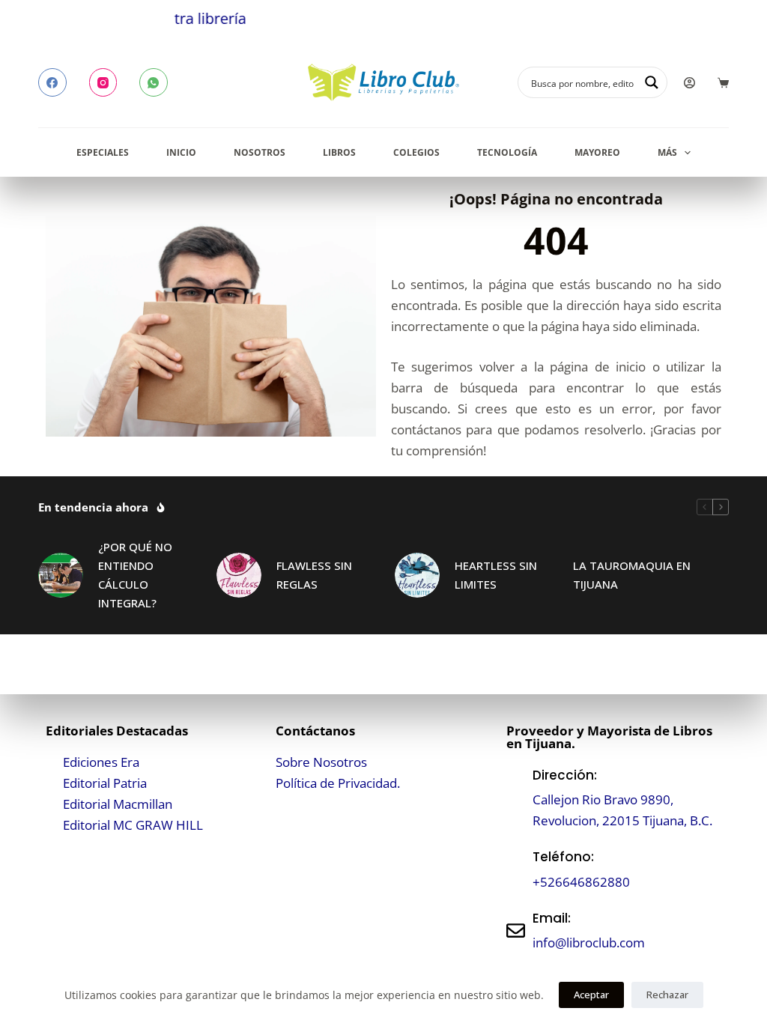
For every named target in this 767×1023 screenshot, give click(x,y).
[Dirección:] (515, 798)
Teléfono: (563, 857)
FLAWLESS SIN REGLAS (314, 575)
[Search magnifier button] (651, 82)
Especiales (102, 152)
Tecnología (507, 152)
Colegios (416, 152)
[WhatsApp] (153, 82)
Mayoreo (597, 152)
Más (667, 152)
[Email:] (515, 930)
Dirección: (565, 775)
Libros (339, 152)
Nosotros (259, 152)
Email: (552, 918)
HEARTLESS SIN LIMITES (496, 575)
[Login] (689, 82)
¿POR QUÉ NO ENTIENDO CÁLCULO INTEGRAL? (135, 574)
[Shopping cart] (723, 82)
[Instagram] (103, 82)
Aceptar (591, 994)
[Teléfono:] (515, 869)
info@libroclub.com (589, 942)
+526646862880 (581, 881)
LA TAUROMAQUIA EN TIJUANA (632, 575)
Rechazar (667, 994)
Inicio (181, 152)
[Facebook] (52, 82)
